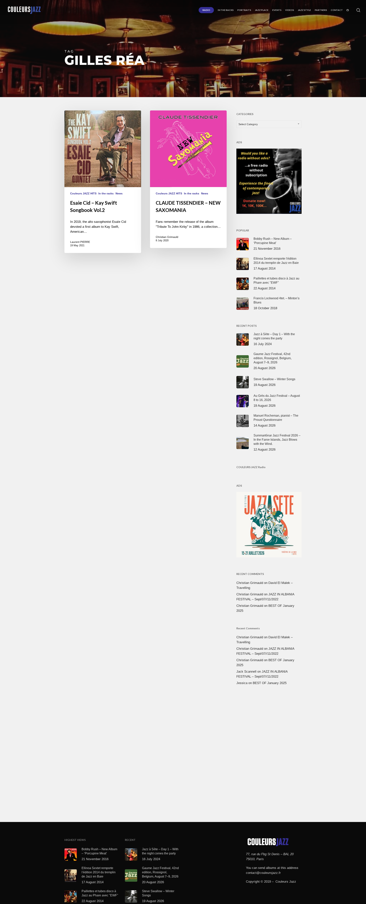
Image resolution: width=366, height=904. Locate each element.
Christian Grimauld (167, 236)
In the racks (106, 193)
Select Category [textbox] (248, 124)
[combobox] (269, 124)
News (119, 193)
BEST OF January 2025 (270, 683)
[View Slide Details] (269, 181)
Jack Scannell (246, 671)
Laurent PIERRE (80, 241)
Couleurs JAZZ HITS (83, 193)
